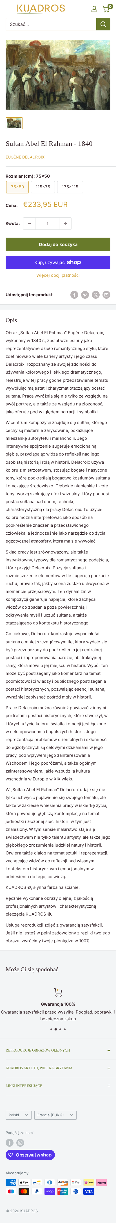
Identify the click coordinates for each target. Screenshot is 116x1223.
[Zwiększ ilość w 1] (65, 223)
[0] (105, 9)
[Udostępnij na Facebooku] (74, 295)
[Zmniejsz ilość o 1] (29, 223)
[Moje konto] (94, 9)
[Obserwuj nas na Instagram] (20, 1143)
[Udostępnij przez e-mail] (106, 295)
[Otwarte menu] (8, 9)
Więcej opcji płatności (58, 275)
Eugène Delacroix (25, 157)
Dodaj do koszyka (58, 244)
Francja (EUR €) (50, 1115)
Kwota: (13, 223)
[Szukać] (103, 24)
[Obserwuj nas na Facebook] (10, 1143)
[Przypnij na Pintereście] (85, 295)
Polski (14, 1115)
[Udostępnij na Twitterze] (96, 295)
